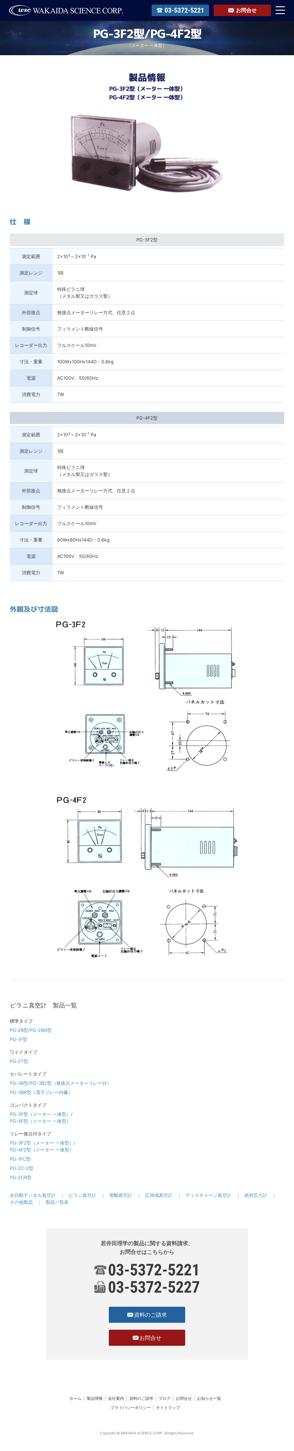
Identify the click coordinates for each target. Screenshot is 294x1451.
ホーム (75, 1398)
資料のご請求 (141, 1398)
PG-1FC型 (20, 1159)
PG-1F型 (18, 1039)
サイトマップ (168, 1407)
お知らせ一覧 (209, 1398)
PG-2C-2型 (21, 1168)
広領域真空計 (159, 1195)
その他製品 (21, 1202)
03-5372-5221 (154, 1269)
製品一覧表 (57, 1202)
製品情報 (95, 1398)
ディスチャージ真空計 (208, 1195)
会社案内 (116, 1398)
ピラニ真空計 (82, 1195)
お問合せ (184, 1398)
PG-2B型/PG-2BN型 (31, 1030)
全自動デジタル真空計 (33, 1195)
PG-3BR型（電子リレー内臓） (41, 1092)
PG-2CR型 (21, 1177)
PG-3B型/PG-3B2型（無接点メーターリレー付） (60, 1083)
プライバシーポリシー (131, 1407)
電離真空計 (120, 1195)
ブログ (164, 1398)
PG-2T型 (19, 1061)
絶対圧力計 (255, 1195)
